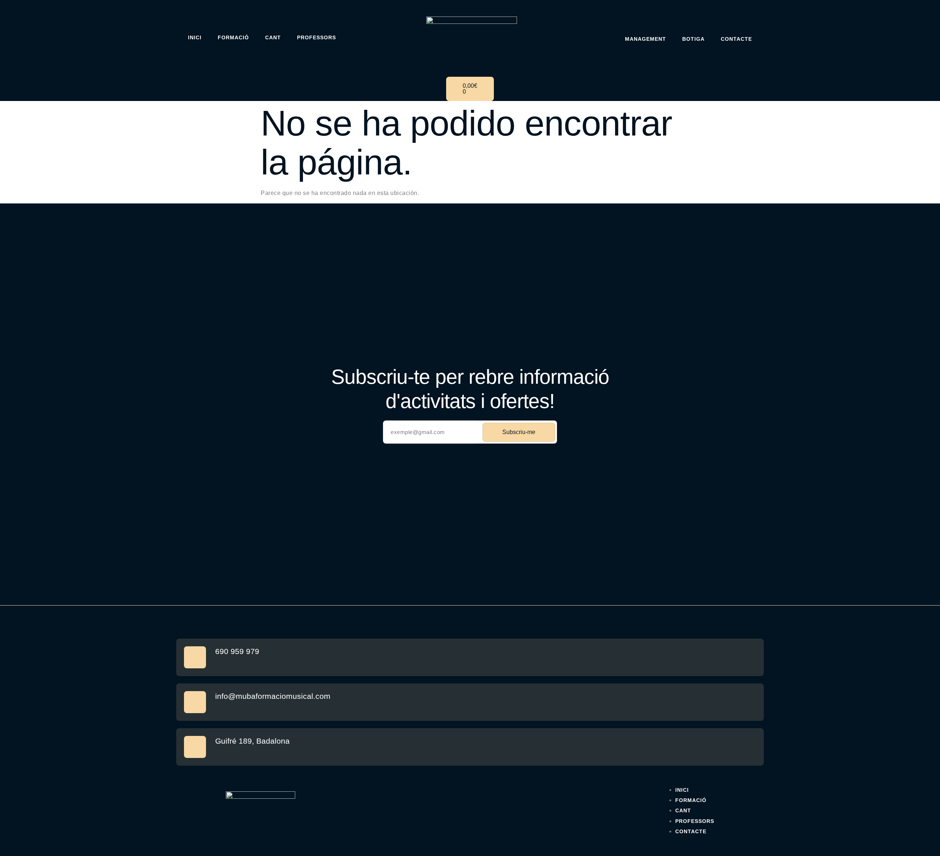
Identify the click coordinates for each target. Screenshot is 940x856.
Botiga (693, 39)
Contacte (736, 39)
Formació (233, 37)
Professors (316, 37)
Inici (195, 37)
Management (645, 39)
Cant (273, 37)
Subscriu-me (518, 432)
